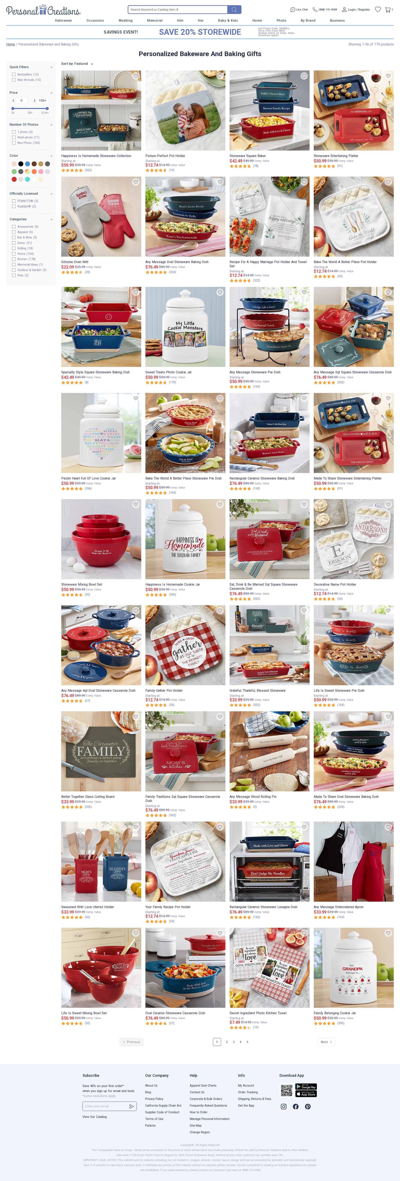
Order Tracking (248, 1092)
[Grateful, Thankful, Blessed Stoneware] (270, 645)
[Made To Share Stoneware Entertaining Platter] (354, 433)
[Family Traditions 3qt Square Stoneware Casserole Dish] (185, 751)
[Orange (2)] (34, 172)
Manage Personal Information (210, 1119)
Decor (24, 243)
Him (180, 21)
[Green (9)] (14, 172)
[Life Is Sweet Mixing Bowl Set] (101, 968)
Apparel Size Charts (203, 1085)
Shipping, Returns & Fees (254, 1099)
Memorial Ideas (30, 264)
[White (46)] (34, 179)
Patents (150, 1125)
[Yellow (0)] (40, 179)
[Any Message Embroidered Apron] (354, 862)
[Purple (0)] (47, 172)
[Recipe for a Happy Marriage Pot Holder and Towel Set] (270, 217)
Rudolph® (26, 206)
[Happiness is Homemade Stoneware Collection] (101, 110)
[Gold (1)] (40, 164)
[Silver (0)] (20, 179)
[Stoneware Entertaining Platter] (354, 110)
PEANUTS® (27, 201)
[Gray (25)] (47, 164)
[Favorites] (377, 9)
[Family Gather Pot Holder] (185, 645)
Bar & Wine (27, 237)
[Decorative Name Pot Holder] (354, 539)
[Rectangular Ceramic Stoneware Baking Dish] (270, 433)
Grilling (25, 248)
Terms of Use (154, 1119)
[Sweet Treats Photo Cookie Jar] (185, 327)
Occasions (95, 21)
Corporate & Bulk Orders (206, 1099)
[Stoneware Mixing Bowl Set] (101, 539)
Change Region (200, 1132)
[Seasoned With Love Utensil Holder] (101, 862)
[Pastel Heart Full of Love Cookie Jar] (101, 433)
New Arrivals (29, 80)
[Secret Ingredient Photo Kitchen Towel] (270, 968)
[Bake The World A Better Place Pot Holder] (354, 217)
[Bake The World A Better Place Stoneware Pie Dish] (185, 433)
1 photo (25, 132)
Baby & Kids (228, 21)
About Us (151, 1085)
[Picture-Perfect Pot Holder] (185, 110)
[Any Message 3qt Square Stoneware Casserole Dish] (354, 327)
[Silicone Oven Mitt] (101, 217)
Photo (281, 21)
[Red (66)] (14, 179)
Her (201, 21)
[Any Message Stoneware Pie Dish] (270, 327)
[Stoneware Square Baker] (270, 110)
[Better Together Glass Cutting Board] (101, 751)
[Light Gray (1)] (20, 172)
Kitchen (26, 259)
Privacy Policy (154, 1099)
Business (337, 21)
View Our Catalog (94, 1117)
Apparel (25, 232)
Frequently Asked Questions (208, 1105)
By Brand (308, 21)
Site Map (196, 1125)
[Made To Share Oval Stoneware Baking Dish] (354, 751)
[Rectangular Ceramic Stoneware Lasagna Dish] (270, 862)
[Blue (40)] (27, 164)
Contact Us (197, 1092)
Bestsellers (28, 74)
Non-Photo (28, 142)
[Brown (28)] (34, 164)
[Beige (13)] (14, 164)
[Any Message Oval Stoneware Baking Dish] (185, 217)
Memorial (154, 21)
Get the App (246, 1105)
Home (257, 21)
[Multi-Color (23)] (27, 172)
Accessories (28, 226)
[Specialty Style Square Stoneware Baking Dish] (101, 327)
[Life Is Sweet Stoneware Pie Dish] (354, 645)
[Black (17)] (20, 164)
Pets (23, 275)
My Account (246, 1085)
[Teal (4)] (27, 179)
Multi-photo (28, 137)
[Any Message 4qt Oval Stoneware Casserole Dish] (101, 645)
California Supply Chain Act (163, 1105)
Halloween (63, 21)
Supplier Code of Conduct (162, 1112)
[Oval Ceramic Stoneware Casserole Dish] (185, 968)
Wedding (126, 21)
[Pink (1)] (40, 172)
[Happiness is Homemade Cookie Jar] (185, 539)
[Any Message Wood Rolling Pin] (270, 751)
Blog (148, 1092)
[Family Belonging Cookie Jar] (354, 968)
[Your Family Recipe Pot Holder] (185, 862)
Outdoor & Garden (31, 270)
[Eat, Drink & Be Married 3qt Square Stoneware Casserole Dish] (270, 539)
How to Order (199, 1112)
